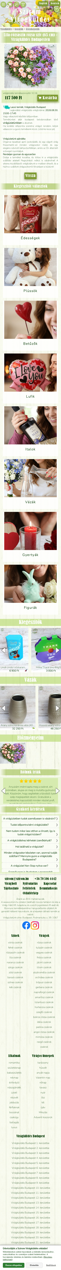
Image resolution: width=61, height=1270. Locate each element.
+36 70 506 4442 (45, 879)
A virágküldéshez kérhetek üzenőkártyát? (29, 840)
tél (43, 1102)
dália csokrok (44, 1022)
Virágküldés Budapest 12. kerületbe (30, 1197)
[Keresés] (16, 4)
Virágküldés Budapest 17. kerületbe (30, 1222)
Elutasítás (34, 1265)
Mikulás (43, 1112)
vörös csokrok (15, 942)
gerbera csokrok (44, 987)
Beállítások (51, 1265)
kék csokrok (15, 987)
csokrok (44, 1046)
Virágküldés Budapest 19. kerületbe (30, 1232)
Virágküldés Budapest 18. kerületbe (30, 1227)
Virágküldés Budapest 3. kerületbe (30, 1153)
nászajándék (14, 1087)
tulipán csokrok (44, 947)
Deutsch (55, 3)
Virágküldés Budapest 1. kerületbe (30, 1143)
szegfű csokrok (44, 1012)
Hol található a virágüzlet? (29, 846)
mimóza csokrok (44, 1037)
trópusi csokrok (44, 982)
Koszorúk (19, 29)
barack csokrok (15, 977)
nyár (43, 1092)
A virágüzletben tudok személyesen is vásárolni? (29, 818)
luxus (14, 1127)
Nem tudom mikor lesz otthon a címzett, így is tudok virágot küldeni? (30, 832)
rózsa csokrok (44, 942)
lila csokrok (15, 957)
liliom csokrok (44, 967)
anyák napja (43, 1072)
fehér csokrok (15, 947)
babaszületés (14, 1072)
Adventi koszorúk (43, 1117)
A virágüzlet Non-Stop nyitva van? (29, 865)
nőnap (43, 1082)
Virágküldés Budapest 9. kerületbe (30, 1182)
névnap (14, 1077)
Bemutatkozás (48, 888)
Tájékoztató (11, 888)
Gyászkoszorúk (32, 29)
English (43, 3)
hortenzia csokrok (44, 1007)
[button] (58, 650)
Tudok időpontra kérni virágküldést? (29, 824)
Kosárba (49, 98)
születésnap (14, 1067)
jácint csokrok (44, 962)
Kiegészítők (30, 622)
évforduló (14, 1082)
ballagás (14, 1122)
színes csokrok (15, 982)
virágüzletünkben (12, 123)
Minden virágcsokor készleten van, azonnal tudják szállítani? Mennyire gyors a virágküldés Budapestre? (30, 856)
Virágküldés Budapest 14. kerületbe (30, 1207)
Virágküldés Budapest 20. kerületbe (30, 1237)
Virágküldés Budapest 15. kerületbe (30, 1212)
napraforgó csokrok (44, 992)
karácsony (43, 1062)
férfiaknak (14, 1107)
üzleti (14, 1092)
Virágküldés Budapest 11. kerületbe (30, 1192)
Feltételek (29, 888)
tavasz (43, 1087)
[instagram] (34, 925)
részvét (14, 1097)
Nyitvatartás (30, 883)
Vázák (30, 680)
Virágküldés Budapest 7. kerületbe (30, 1173)
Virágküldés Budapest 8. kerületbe (30, 1178)
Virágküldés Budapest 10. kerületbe (30, 1188)
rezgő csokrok (44, 1042)
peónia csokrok (44, 1027)
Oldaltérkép (30, 893)
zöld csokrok (15, 972)
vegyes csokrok (44, 952)
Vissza (30, 176)
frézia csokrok (44, 957)
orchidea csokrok (44, 977)
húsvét (43, 1067)
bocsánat (14, 1112)
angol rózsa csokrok (44, 1032)
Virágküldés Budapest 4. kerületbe (30, 1158)
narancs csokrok (15, 962)
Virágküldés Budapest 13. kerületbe (30, 1202)
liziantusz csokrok (44, 1002)
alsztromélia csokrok (44, 972)
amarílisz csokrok (44, 997)
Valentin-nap (43, 1077)
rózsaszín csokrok (15, 952)
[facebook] (26, 925)
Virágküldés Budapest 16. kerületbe (30, 1217)
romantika (14, 1062)
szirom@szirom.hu (17, 879)
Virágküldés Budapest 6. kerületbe (30, 1168)
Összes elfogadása (13, 1265)
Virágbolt (11, 883)
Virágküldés (6, 29)
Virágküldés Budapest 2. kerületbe (30, 1148)
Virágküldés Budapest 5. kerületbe (30, 1163)
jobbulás (14, 1102)
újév (43, 1107)
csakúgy (14, 1117)
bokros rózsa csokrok (44, 1017)
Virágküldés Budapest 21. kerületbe (30, 1242)
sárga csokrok (15, 967)
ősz (43, 1097)
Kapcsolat (50, 883)
